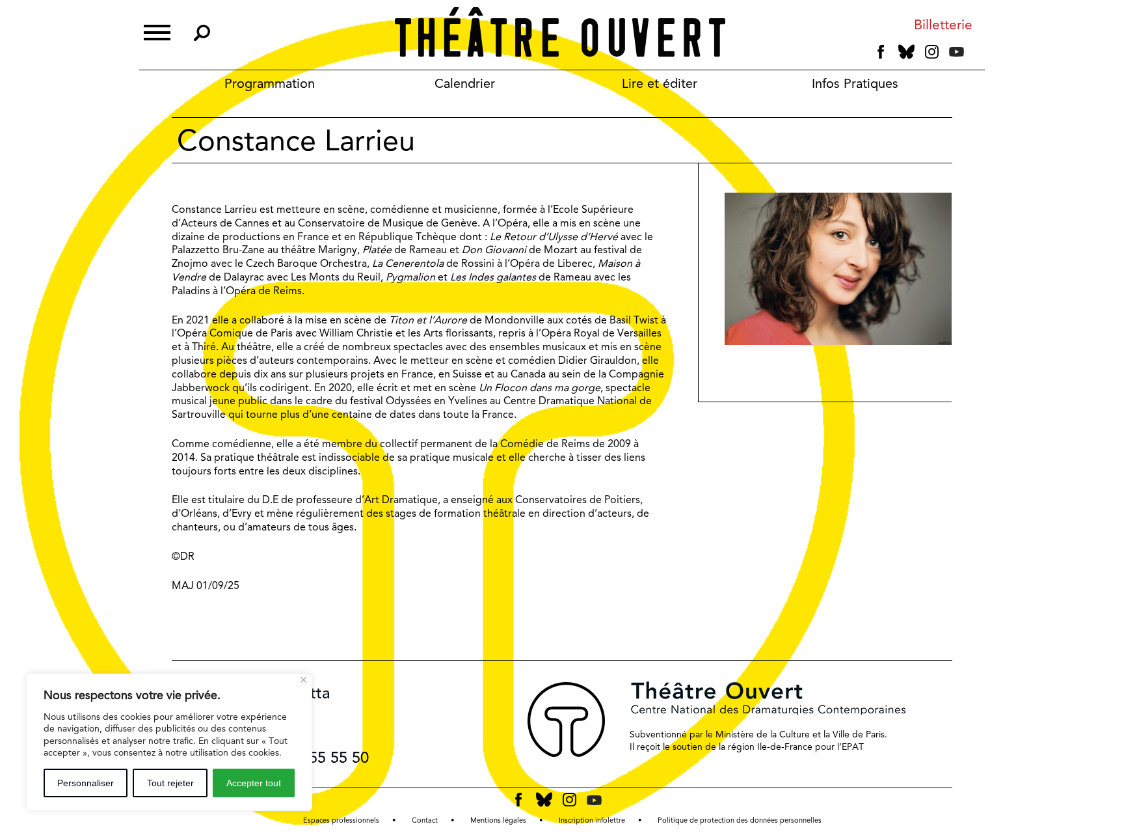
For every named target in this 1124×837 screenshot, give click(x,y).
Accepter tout (253, 783)
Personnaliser (85, 783)
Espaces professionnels (341, 820)
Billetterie (943, 25)
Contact (425, 820)
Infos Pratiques (855, 83)
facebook (881, 52)
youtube (956, 51)
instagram (931, 52)
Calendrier (465, 83)
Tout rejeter (170, 783)
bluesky (906, 51)
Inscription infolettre (592, 820)
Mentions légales (498, 820)
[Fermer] (303, 680)
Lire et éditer (659, 83)
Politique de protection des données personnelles (740, 820)
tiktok (974, 54)
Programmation (269, 83)
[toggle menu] (157, 31)
